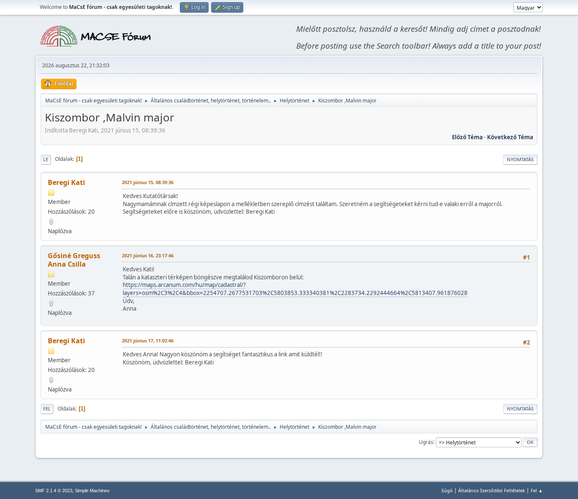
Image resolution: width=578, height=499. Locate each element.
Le (45, 159)
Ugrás (426, 441)
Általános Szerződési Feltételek (491, 490)
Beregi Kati (66, 182)
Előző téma (467, 137)
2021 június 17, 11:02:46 (147, 340)
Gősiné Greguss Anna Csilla (74, 260)
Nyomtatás (520, 159)
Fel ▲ (537, 490)
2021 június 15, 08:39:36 (147, 182)
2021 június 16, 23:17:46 (147, 255)
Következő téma (510, 137)
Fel (47, 408)
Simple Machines (92, 490)
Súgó (447, 490)
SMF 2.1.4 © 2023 (53, 490)
